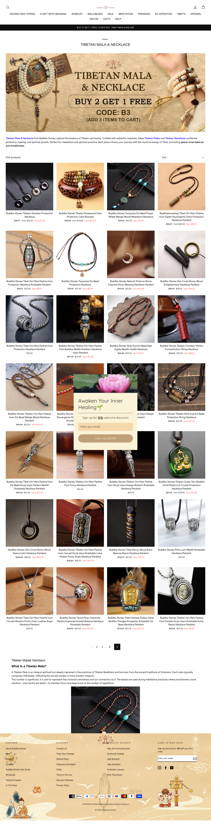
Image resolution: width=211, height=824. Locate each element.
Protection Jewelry (115, 769)
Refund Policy (62, 759)
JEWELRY (77, 14)
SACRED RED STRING (22, 14)
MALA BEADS (95, 14)
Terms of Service (64, 774)
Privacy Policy (62, 785)
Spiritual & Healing (115, 753)
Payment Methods (64, 780)
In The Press (11, 785)
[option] (105, 27)
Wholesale (10, 774)
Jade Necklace (114, 764)
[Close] (134, 377)
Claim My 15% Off (105, 438)
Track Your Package (65, 753)
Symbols (10, 764)
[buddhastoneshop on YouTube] (172, 767)
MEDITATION (125, 14)
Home (105, 39)
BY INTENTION (163, 14)
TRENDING (144, 14)
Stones (9, 759)
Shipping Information (66, 764)
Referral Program (13, 780)
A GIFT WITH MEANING (53, 14)
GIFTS (106, 19)
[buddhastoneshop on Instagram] (159, 767)
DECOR (94, 19)
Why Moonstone (114, 774)
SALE (111, 14)
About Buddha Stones (16, 748)
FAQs (59, 769)
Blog (8, 753)
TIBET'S (181, 14)
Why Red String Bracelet (118, 748)
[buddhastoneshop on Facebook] (165, 767)
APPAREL (195, 14)
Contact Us (61, 748)
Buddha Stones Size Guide (18, 769)
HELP (118, 19)
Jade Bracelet (113, 759)
